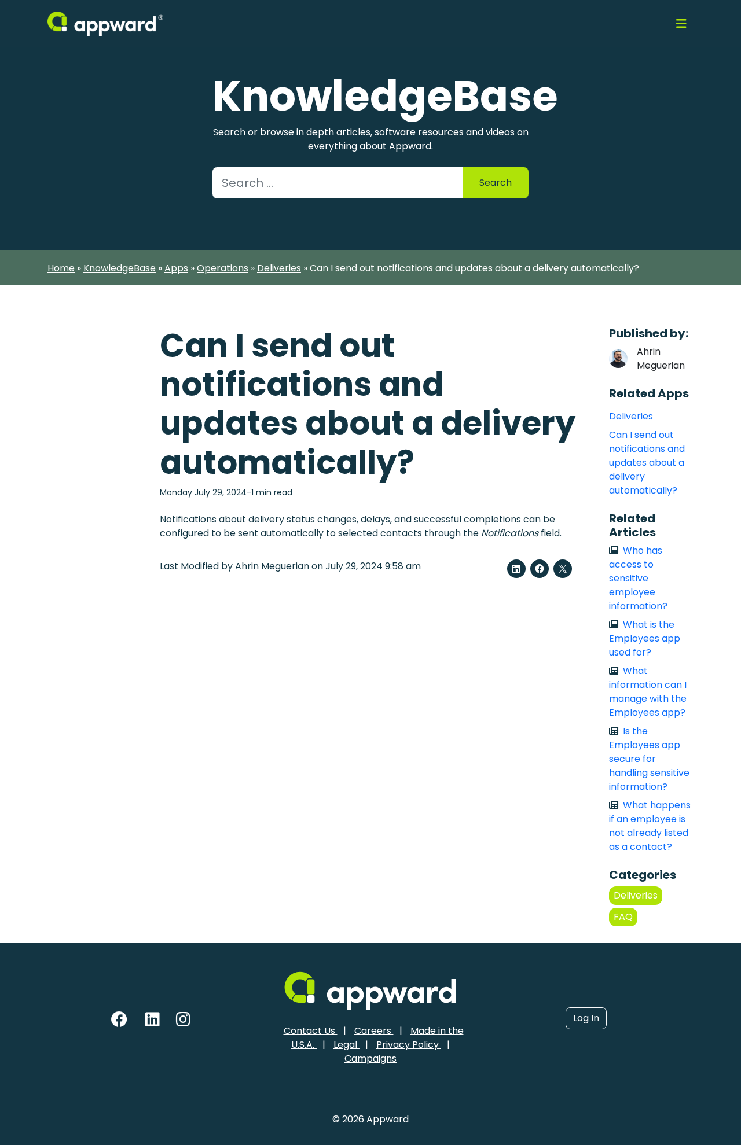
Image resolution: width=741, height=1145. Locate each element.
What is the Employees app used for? (644, 638)
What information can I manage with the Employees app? (648, 691)
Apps (176, 268)
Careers (374, 1030)
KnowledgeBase (119, 268)
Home (61, 268)
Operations (222, 268)
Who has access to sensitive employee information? (638, 578)
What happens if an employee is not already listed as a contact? (650, 825)
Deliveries (279, 268)
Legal (346, 1044)
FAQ (623, 916)
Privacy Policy (408, 1044)
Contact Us (311, 1030)
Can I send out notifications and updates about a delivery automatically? (647, 462)
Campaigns (370, 1058)
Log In (586, 1018)
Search (495, 182)
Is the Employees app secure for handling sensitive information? (649, 758)
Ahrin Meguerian (661, 358)
